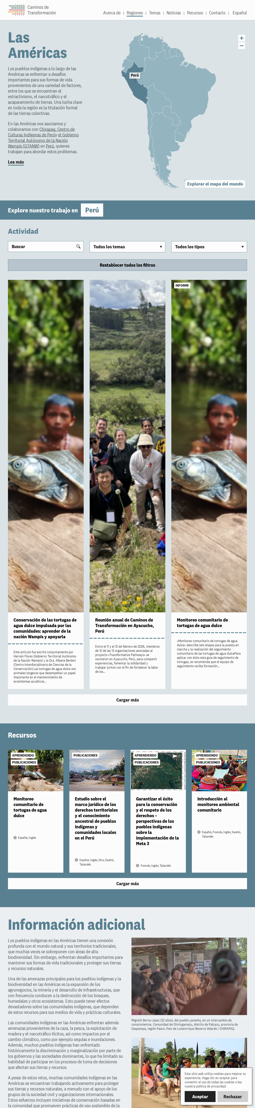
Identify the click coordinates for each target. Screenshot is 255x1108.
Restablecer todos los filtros (127, 265)
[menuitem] (238, 13)
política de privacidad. (211, 1086)
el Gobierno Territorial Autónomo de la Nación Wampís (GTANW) (43, 140)
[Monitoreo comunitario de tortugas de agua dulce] (209, 446)
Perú (50, 146)
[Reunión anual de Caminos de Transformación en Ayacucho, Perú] (127, 446)
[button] (215, 184)
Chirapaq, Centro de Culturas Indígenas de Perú (41, 131)
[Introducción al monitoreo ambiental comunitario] (219, 770)
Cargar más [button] (127, 699)
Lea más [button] (16, 162)
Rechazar (233, 1096)
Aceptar (200, 1096)
